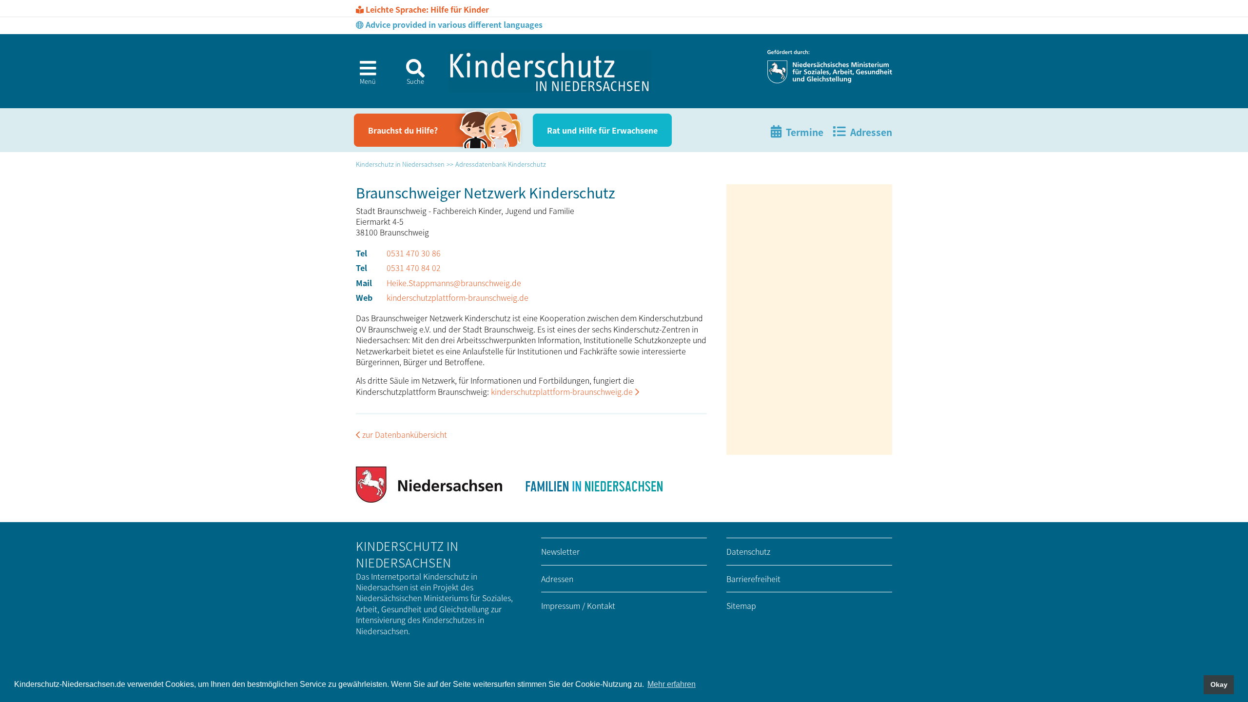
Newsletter (560, 551)
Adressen (557, 579)
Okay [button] (1219, 684)
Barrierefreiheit (753, 579)
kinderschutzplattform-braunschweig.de (457, 297)
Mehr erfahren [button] (671, 684)
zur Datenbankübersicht (404, 434)
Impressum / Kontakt (578, 605)
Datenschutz (748, 551)
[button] (363, 75)
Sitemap (741, 605)
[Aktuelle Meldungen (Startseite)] (549, 71)
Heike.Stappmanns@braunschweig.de (454, 283)
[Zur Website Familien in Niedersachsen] (593, 484)
